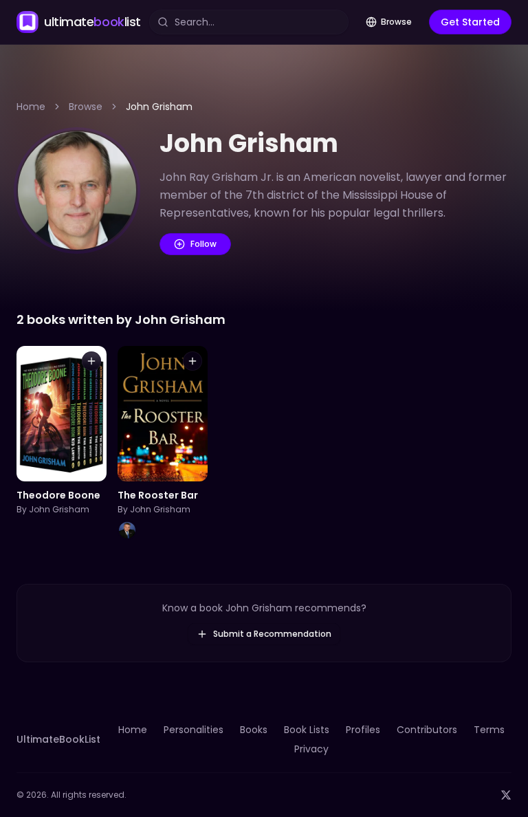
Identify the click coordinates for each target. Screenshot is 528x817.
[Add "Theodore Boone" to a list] (91, 361)
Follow (203, 244)
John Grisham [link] (159, 106)
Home (30, 106)
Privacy (311, 749)
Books (253, 730)
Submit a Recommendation (272, 634)
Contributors (427, 730)
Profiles (363, 730)
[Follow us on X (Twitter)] (506, 794)
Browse (396, 22)
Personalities (193, 730)
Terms (489, 730)
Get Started (470, 22)
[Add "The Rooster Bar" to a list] (192, 361)
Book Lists (306, 730)
